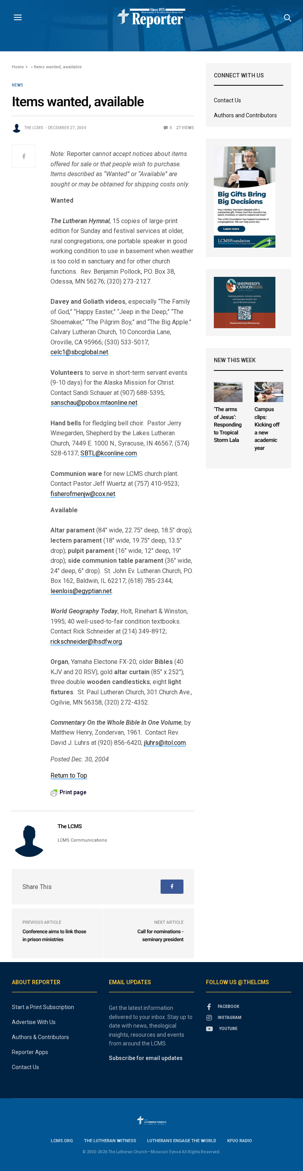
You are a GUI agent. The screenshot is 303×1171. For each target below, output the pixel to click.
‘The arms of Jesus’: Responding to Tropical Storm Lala (227, 425)
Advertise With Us (34, 1022)
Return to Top (68, 775)
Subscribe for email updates (146, 1058)
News (17, 85)
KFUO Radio (239, 1140)
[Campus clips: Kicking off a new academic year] (268, 392)
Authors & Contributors (40, 1037)
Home (18, 67)
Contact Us (227, 100)
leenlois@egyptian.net (81, 591)
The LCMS (33, 128)
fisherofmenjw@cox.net (82, 494)
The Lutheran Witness (110, 1140)
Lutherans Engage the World (181, 1140)
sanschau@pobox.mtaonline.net (93, 402)
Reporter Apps (30, 1052)
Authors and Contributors (245, 115)
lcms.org (62, 1140)
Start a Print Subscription (43, 1007)
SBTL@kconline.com (108, 453)
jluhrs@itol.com (165, 742)
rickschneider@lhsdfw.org (86, 641)
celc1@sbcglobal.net (79, 352)
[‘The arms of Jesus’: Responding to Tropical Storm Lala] (228, 392)
